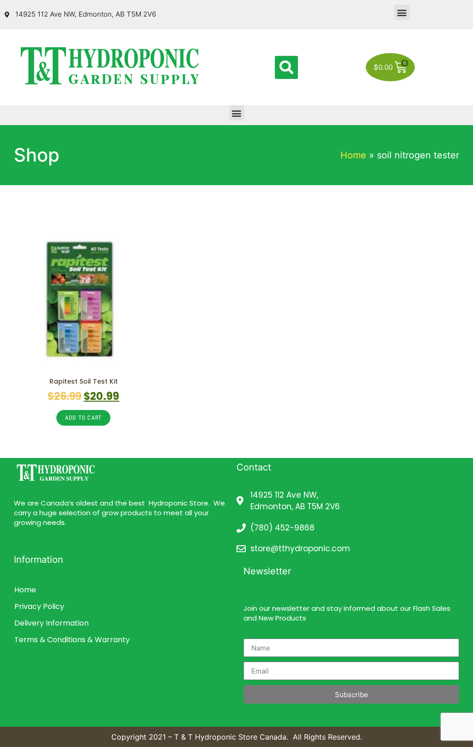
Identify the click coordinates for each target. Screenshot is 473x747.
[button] (402, 12)
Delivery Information (51, 623)
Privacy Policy (39, 606)
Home (353, 155)
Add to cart (83, 418)
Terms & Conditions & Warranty (72, 639)
